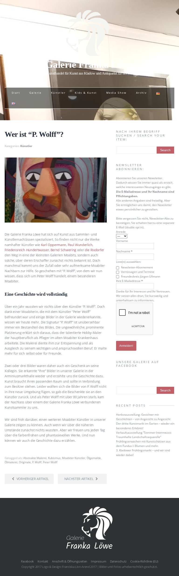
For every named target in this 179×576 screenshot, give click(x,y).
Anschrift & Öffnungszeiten (69, 561)
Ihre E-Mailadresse (129, 281)
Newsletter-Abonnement (136, 267)
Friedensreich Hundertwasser (27, 250)
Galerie (35, 92)
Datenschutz (118, 561)
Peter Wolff (50, 462)
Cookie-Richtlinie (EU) (144, 561)
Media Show (116, 92)
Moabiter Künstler (73, 458)
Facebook (27, 561)
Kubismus (54, 458)
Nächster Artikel (78, 479)
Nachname (124, 251)
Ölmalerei (11, 462)
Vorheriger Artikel (33, 479)
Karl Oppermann (53, 245)
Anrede (121, 232)
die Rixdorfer (94, 250)
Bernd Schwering (63, 250)
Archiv (141, 92)
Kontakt (43, 561)
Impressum (98, 561)
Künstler (58, 92)
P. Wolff (36, 462)
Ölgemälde (94, 458)
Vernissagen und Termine (137, 272)
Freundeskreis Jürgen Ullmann (140, 276)
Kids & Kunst (86, 92)
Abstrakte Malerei (35, 458)
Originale (25, 462)
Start (16, 92)
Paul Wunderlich (80, 245)
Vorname (122, 241)
